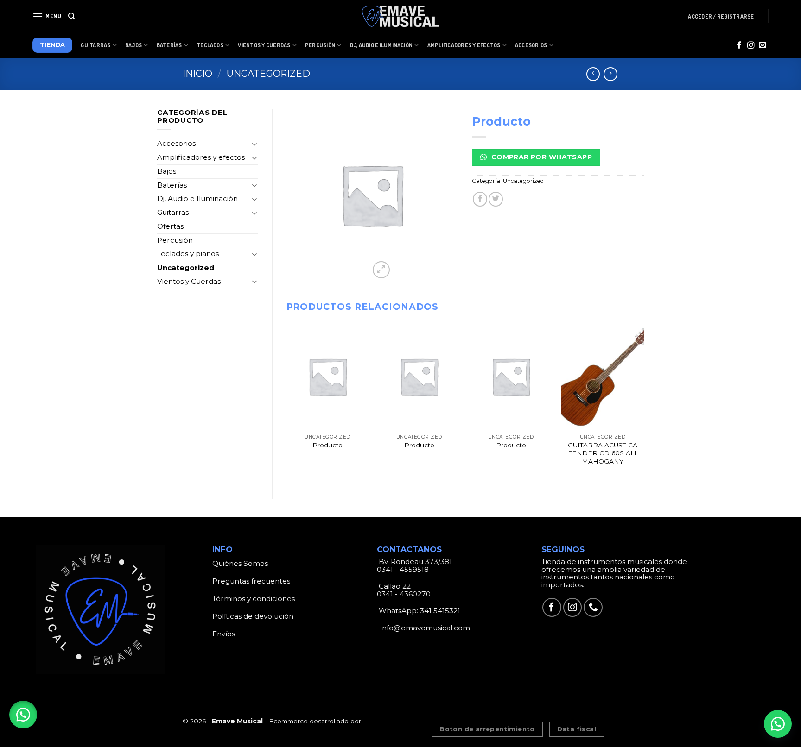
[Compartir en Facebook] (480, 199)
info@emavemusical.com (424, 627)
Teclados (210, 45)
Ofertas (170, 226)
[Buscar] (71, 16)
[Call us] (593, 607)
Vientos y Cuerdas (264, 45)
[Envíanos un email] (762, 46)
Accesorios (531, 45)
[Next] (643, 403)
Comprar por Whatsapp (540, 157)
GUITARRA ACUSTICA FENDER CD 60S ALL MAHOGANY (603, 453)
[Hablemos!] (778, 724)
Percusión (320, 45)
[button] (23, 714)
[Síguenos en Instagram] (751, 46)
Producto (327, 445)
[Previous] (287, 403)
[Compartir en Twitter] (496, 199)
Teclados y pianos (188, 253)
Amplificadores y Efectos (464, 45)
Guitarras (95, 45)
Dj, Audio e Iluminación (381, 45)
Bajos (133, 45)
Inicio (197, 73)
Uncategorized (268, 73)
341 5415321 (440, 610)
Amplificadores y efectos (201, 157)
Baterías (169, 45)
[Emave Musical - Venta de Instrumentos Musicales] (400, 16)
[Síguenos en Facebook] (739, 46)
